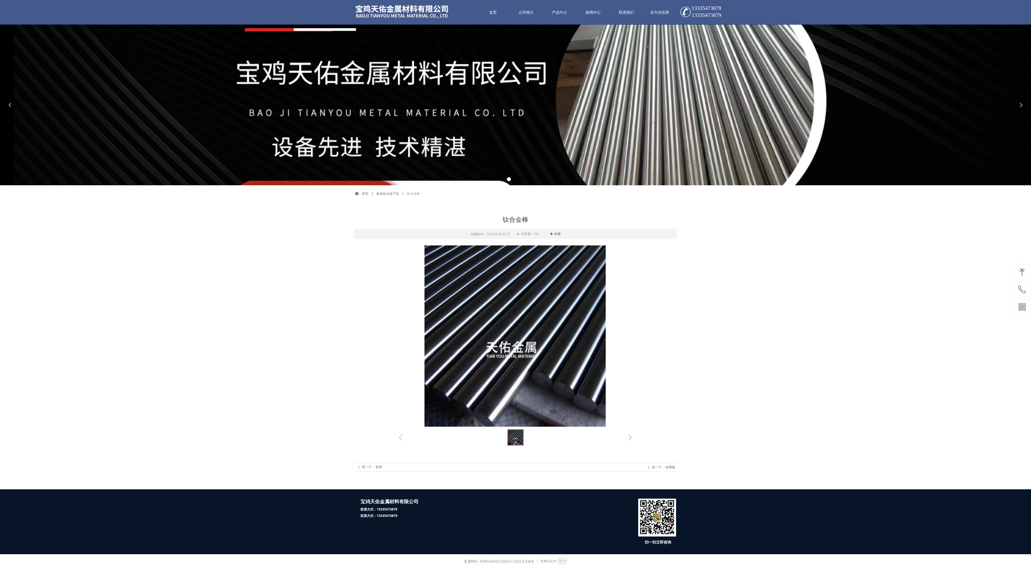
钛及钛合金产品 (387, 193)
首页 (365, 193)
